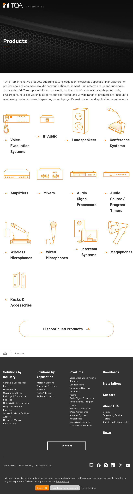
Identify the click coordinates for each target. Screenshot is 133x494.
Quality (106, 411)
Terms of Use (9, 465)
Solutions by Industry (12, 374)
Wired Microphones (79, 411)
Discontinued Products (63, 328)
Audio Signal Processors (82, 398)
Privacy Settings (44, 465)
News (107, 433)
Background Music (45, 396)
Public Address (43, 392)
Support (109, 395)
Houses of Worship (12, 420)
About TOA (111, 406)
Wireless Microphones (80, 408)
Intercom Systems (45, 382)
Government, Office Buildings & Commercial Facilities (14, 396)
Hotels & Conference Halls (16, 403)
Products (76, 372)
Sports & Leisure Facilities (16, 413)
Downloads (111, 372)
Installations (112, 383)
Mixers (73, 394)
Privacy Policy (62, 481)
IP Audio (74, 381)
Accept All (42, 488)
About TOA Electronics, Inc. (116, 422)
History (106, 418)
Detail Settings (89, 488)
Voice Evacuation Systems (83, 377)
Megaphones (76, 418)
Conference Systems (46, 386)
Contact (67, 446)
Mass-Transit (9, 389)
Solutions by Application (45, 374)
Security (40, 389)
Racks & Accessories (80, 422)
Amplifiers (75, 391)
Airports (7, 416)
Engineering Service (112, 415)
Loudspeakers (77, 384)
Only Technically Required (65, 488)
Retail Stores (9, 423)
